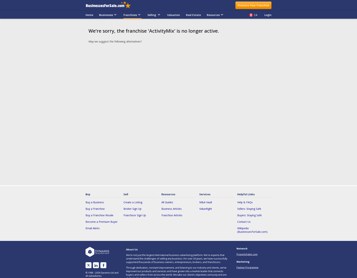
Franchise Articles (171, 215)
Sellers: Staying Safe (249, 208)
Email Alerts (93, 228)
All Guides (167, 202)
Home (89, 15)
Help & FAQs (245, 202)
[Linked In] (95, 265)
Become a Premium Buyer (102, 221)
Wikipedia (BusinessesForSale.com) (252, 229)
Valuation (173, 15)
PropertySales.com (247, 254)
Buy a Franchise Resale (99, 215)
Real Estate (193, 15)
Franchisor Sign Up (134, 215)
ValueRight (205, 208)
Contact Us (244, 221)
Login (267, 15)
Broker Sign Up (132, 208)
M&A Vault (205, 202)
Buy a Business (95, 202)
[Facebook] (103, 265)
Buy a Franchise (95, 208)
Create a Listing (132, 202)
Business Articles (171, 208)
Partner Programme (247, 267)
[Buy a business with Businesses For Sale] (111, 5)
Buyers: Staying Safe (249, 215)
